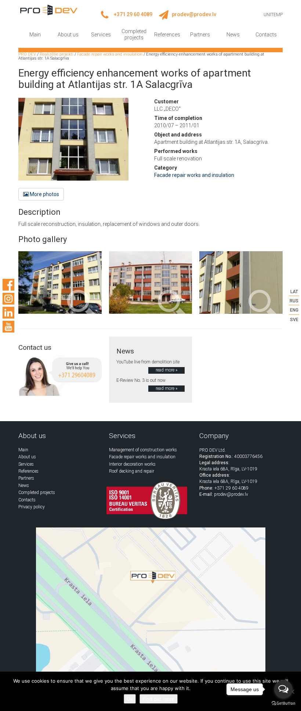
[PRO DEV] (48, 10)
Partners (200, 35)
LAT (294, 291)
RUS (294, 300)
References (167, 35)
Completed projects (134, 34)
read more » (166, 370)
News (233, 35)
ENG (294, 310)
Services (101, 35)
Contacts (266, 35)
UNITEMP (273, 14)
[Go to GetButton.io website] (283, 703)
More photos (44, 194)
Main (35, 35)
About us (68, 35)
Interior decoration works (132, 464)
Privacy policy (31, 506)
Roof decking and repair (131, 471)
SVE (294, 319)
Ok (130, 699)
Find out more (158, 699)
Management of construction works (143, 449)
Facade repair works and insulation (194, 175)
